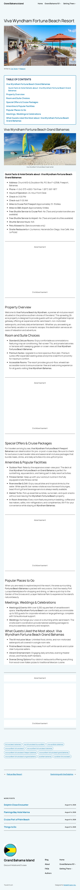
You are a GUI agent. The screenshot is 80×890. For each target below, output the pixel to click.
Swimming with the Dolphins (61, 774)
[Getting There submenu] (75, 3)
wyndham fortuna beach (62, 756)
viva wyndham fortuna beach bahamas (39, 748)
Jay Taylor (14, 69)
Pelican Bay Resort (14, 774)
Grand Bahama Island (14, 3)
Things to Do (10, 827)
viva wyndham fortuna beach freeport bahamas (20, 752)
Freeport (22, 69)
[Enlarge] (73, 136)
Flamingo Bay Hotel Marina (17, 812)
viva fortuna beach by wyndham (34, 744)
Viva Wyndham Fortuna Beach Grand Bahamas (28, 84)
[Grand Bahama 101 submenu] (60, 3)
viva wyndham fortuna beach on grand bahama (20, 756)
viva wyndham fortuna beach (14, 748)
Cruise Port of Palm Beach (16, 819)
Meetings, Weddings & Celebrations (23, 114)
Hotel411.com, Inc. (70, 885)
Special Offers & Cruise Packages (22, 102)
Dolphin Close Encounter (16, 804)
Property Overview (15, 94)
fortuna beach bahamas (13, 744)
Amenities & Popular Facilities (20, 106)
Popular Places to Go (16, 110)
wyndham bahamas (45, 756)
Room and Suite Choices (18, 98)
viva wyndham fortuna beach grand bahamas (53, 752)
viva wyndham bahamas (55, 744)
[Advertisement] (40, 269)
